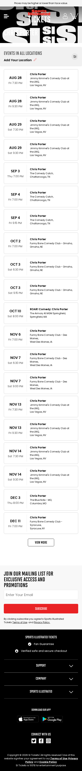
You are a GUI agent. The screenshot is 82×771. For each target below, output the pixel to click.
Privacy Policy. (42, 622)
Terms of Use (19, 622)
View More (41, 542)
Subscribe (41, 609)
